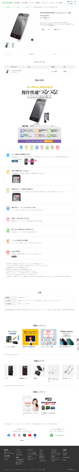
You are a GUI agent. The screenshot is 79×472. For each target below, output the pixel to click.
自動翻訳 (43, 469)
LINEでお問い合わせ (43, 460)
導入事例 (5, 459)
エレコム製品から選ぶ (19, 460)
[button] (18, 450)
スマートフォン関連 (15, 7)
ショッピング (51, 2)
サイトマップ (13, 469)
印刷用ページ (56, 29)
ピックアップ (18, 453)
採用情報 (64, 454)
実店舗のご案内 (53, 451)
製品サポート (42, 451)
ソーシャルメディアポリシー (32, 469)
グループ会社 (65, 453)
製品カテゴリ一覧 (7, 451)
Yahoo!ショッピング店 (55, 457)
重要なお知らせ (42, 457)
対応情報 (37, 2)
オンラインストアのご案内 (55, 453)
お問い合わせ (42, 454)
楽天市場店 (53, 456)
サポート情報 (59, 2)
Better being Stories (19, 454)
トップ (3, 7)
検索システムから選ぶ (19, 462)
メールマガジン (42, 459)
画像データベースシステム (32, 457)
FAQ (49, 29)
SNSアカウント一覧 (7, 469)
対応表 (43, 29)
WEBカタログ (30, 456)
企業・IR (64, 451)
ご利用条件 (17, 469)
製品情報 (8, 7)
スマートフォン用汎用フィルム (26, 7)
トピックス (31, 2)
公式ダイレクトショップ (55, 454)
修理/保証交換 (42, 456)
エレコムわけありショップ (55, 459)
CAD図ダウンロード (31, 459)
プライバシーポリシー (24, 469)
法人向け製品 (24, 2)
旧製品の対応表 (18, 463)
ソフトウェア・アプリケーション (33, 454)
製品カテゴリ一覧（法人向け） (9, 453)
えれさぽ (41, 453)
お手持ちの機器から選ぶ (20, 459)
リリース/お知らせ (19, 451)
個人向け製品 (17, 2)
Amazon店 (53, 460)
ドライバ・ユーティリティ (32, 451)
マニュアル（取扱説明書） (32, 453)
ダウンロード (44, 2)
